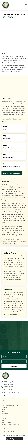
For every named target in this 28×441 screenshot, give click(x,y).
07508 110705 (8, 387)
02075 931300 (8, 389)
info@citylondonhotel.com (13, 392)
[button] (14, 366)
